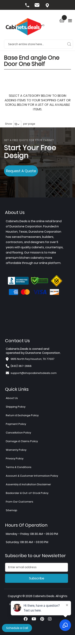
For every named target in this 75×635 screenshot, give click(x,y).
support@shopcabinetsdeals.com (34, 373)
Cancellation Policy (18, 433)
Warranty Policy (16, 450)
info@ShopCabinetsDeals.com (38, 6)
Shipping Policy (15, 407)
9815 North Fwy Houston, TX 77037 (48, 6)
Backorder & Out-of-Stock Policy (27, 493)
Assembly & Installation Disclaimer (28, 484)
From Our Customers (19, 502)
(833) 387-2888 (28, 6)
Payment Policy (16, 424)
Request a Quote (21, 170)
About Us (12, 398)
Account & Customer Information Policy (32, 476)
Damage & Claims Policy (22, 441)
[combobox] (38, 44)
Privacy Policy (14, 458)
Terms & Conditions (18, 467)
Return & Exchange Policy (22, 415)
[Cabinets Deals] (25, 27)
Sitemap (11, 510)
